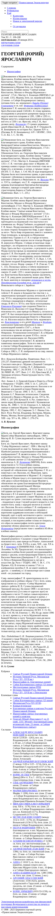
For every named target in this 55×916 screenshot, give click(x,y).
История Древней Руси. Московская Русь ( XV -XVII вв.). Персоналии (31, 691)
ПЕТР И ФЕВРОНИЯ (24, 827)
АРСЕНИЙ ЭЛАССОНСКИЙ (28, 878)
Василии (44, 179)
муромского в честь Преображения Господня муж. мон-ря (26, 281)
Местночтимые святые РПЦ (27, 687)
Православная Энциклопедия (34, 2)
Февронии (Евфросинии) (36, 105)
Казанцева (25, 462)
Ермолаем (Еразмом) (11, 306)
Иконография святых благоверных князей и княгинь (30, 715)
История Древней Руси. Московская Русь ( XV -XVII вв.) (31, 678)
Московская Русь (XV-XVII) (27, 703)
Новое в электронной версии (27, 21)
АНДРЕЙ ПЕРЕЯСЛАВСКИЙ (28, 849)
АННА (16, 862)
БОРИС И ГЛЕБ (21, 774)
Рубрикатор (13, 10)
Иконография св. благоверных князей (32, 682)
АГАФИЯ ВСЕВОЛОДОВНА (28, 841)
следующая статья (10, 45)
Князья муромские (22, 706)
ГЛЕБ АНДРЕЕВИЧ (23, 782)
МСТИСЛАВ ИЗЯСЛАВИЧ (27, 817)
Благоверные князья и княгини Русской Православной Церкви (33, 709)
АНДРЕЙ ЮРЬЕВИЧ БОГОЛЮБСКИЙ (33, 761)
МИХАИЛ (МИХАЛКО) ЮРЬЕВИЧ (31, 804)
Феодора (47, 322)
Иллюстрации (20, 18)
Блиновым (11, 546)
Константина (12, 322)
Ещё (9, 13)
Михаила (36, 322)
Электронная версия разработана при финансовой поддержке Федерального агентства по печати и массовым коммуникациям (26, 904)
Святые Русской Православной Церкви (32, 674)
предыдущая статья (10, 42)
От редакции (19, 26)
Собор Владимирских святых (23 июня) (33, 684)
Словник (11, 8)
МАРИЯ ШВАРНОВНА (25, 790)
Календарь (18, 16)
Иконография (14, 71)
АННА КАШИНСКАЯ (24, 873)
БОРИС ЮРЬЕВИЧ (23, 891)
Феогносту (21, 124)
